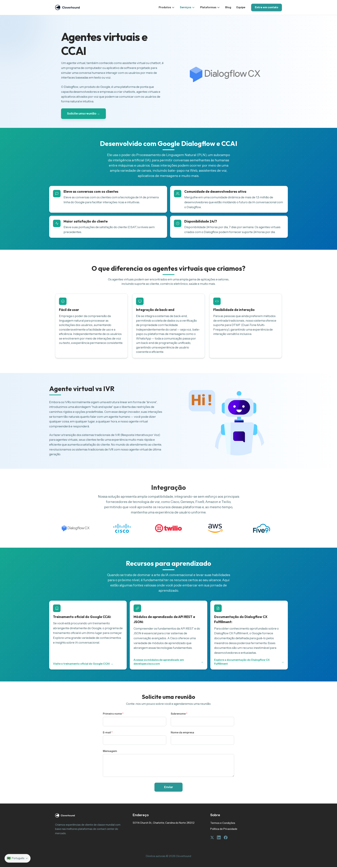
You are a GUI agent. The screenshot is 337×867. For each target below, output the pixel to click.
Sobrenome (179, 713)
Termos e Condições (222, 823)
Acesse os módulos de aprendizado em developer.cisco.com (168, 661)
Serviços (185, 7)
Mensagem (110, 751)
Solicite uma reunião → (83, 113)
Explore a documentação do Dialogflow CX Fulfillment (249, 661)
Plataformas (208, 7)
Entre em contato (266, 7)
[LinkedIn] (219, 837)
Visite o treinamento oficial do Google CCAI (83, 663)
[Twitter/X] (212, 837)
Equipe (240, 7)
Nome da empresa (182, 732)
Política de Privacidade (223, 829)
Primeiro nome (113, 713)
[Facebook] (225, 837)
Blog (228, 7)
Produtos (165, 7)
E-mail (108, 732)
